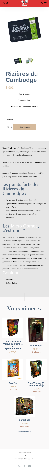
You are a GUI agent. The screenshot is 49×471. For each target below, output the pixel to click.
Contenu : (12, 272)
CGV (24, 456)
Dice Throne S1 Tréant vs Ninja (36, 384)
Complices (24, 420)
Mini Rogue (36, 345)
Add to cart (25, 127)
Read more (12, 355)
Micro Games (24, 225)
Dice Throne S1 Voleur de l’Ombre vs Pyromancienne (13, 345)
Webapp (27, 459)
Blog (33, 459)
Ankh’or (13, 383)
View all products (24, 431)
